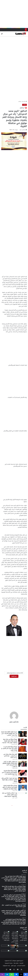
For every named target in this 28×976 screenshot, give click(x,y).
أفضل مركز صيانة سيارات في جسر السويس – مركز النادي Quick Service (10, 756)
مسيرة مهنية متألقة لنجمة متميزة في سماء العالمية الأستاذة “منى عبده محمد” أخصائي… (9, 733)
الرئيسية (24, 101)
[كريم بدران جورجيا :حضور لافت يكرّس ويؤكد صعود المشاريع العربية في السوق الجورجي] (23, 936)
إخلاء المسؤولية (6, 966)
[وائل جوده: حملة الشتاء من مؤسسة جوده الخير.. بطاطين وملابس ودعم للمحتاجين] (23, 947)
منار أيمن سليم (23, 130)
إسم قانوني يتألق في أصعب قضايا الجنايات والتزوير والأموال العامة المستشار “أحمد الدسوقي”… (9, 764)
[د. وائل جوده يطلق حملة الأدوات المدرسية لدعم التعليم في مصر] (14, 947)
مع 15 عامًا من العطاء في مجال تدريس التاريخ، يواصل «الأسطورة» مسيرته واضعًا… (9, 794)
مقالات (19, 101)
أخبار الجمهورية (8, 961)
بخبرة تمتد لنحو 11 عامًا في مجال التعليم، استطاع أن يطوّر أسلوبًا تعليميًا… (9, 779)
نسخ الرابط (14, 676)
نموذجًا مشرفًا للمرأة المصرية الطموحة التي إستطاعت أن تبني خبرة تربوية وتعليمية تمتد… (9, 772)
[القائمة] (2, 34)
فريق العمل (13, 966)
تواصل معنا (16, 963)
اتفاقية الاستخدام (21, 966)
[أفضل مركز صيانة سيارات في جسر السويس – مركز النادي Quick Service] (22, 756)
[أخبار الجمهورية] (20, 33)
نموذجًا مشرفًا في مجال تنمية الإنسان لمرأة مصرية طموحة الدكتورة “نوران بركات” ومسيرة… (9, 741)
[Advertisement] (14, 14)
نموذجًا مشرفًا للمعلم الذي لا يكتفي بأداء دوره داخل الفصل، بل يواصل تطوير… (9, 748)
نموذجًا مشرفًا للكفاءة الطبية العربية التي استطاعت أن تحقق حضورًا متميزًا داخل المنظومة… (10, 787)
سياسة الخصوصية (9, 963)
